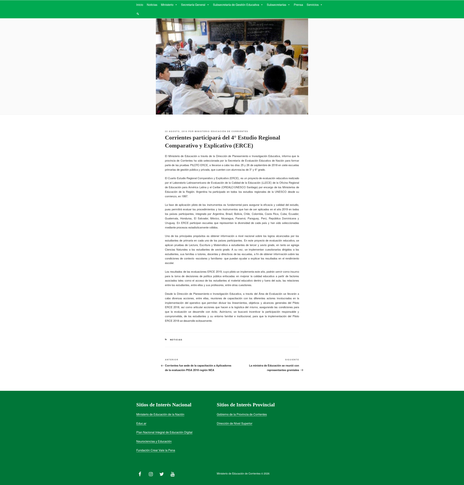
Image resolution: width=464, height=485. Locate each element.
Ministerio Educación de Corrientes (221, 131)
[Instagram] (150, 473)
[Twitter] (161, 473)
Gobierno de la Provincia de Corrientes (242, 414)
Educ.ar (141, 423)
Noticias (152, 5)
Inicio (139, 5)
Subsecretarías (276, 5)
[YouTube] (172, 473)
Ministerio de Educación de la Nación (160, 414)
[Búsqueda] (137, 13)
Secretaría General (193, 5)
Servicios (313, 5)
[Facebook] (140, 473)
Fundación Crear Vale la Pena (155, 450)
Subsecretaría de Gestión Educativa (236, 5)
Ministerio (167, 5)
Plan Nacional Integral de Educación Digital (164, 432)
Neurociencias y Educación (154, 441)
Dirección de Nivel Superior (234, 423)
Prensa (298, 5)
